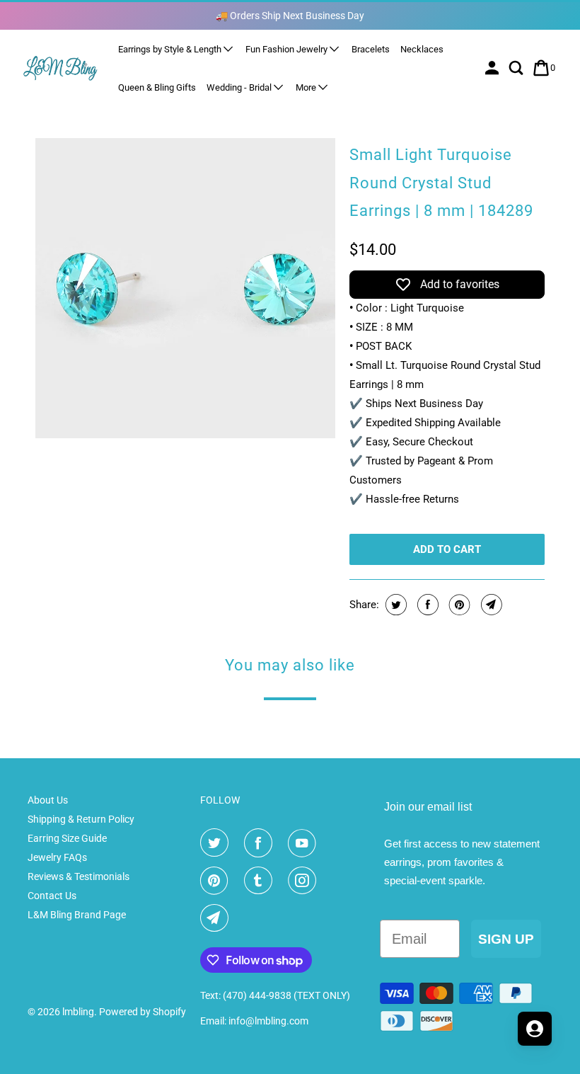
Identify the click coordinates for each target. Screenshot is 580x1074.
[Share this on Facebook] (426, 604)
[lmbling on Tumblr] (261, 881)
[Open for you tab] (535, 1029)
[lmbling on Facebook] (261, 843)
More (307, 87)
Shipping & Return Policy (81, 819)
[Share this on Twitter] (394, 604)
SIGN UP (506, 939)
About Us (48, 800)
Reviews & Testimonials (78, 876)
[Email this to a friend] (489, 604)
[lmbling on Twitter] (217, 843)
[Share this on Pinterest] (458, 604)
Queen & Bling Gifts (157, 87)
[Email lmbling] (217, 918)
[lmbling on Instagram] (305, 881)
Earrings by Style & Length (171, 49)
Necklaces (421, 49)
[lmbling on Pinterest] (217, 881)
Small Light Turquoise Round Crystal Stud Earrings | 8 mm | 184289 (441, 182)
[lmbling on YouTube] (305, 843)
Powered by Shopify (142, 1011)
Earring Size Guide (67, 838)
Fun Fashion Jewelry (287, 49)
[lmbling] (61, 68)
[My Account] (493, 68)
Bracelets (371, 49)
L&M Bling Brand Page (77, 914)
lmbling (78, 1011)
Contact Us (52, 895)
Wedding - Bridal (240, 87)
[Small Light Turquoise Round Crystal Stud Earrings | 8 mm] (185, 288)
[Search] (517, 68)
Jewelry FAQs (57, 857)
